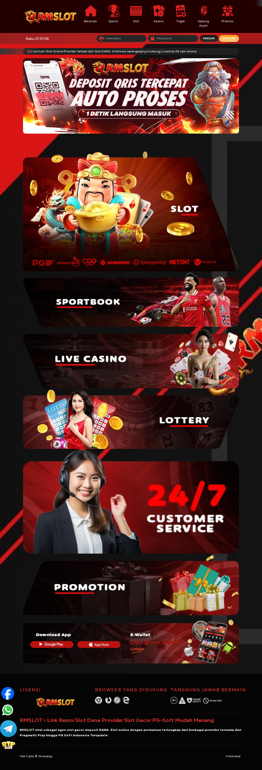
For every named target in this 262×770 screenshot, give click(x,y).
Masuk (209, 38)
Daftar (229, 38)
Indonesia (233, 756)
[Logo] (51, 16)
